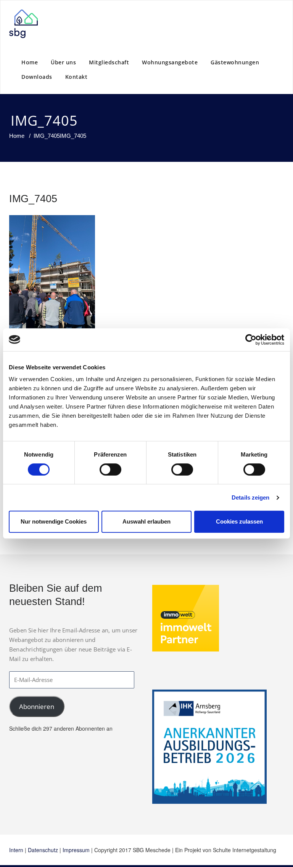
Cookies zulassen (239, 521)
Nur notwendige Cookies (54, 521)
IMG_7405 (47, 136)
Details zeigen (250, 497)
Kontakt (76, 76)
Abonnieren (36, 706)
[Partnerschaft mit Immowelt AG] (185, 617)
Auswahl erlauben (146, 521)
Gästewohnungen (235, 62)
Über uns (63, 62)
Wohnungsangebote (170, 62)
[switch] (110, 469)
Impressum (76, 850)
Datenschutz (43, 850)
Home (29, 62)
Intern (16, 850)
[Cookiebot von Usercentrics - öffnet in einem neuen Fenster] (250, 339)
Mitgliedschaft (109, 62)
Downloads (36, 76)
